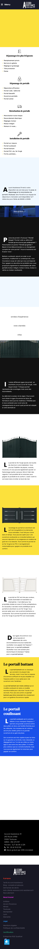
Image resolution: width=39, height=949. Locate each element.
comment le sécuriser (23, 408)
